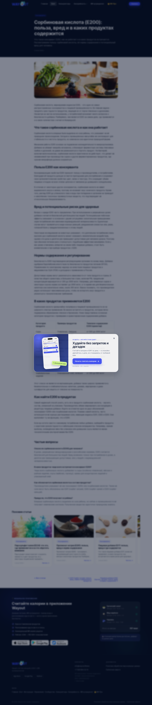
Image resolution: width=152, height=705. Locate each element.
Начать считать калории (87, 361)
